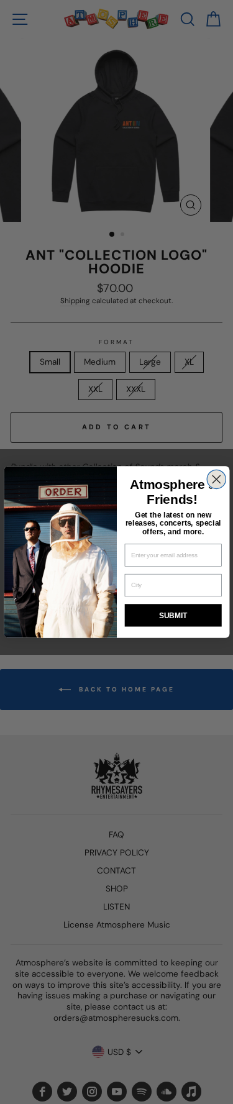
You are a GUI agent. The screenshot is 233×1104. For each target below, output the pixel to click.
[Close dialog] (216, 479)
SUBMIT (172, 615)
